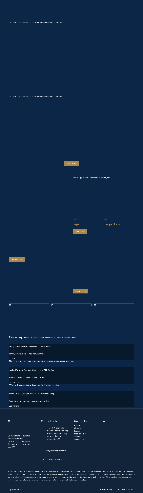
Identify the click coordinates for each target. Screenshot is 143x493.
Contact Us (79, 439)
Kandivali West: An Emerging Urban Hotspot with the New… (32, 370)
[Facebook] (9, 451)
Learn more (14, 358)
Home (77, 425)
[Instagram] (14, 451)
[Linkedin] (20, 451)
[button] (29, 314)
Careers (77, 436)
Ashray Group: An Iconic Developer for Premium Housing (31, 394)
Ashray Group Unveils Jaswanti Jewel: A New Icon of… (29, 346)
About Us (78, 428)
